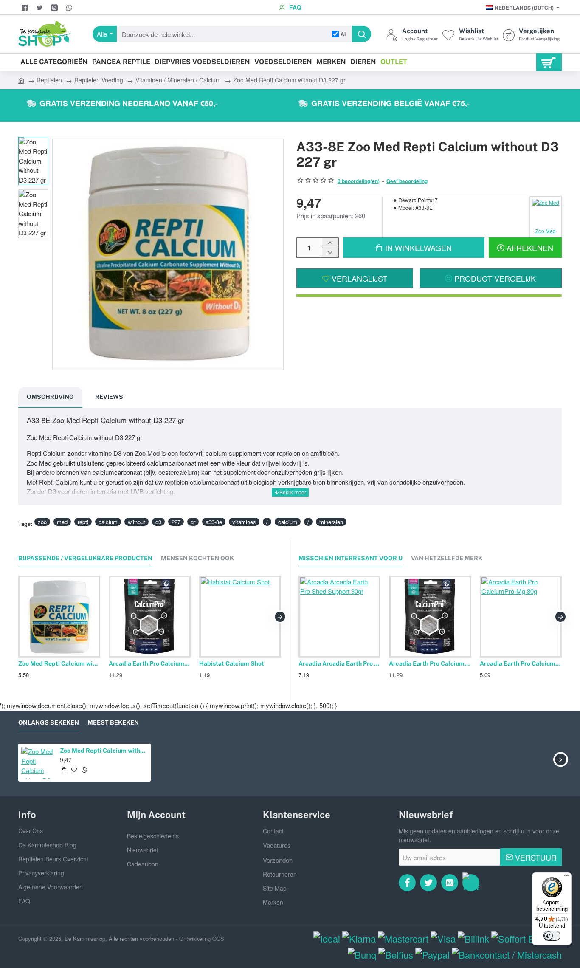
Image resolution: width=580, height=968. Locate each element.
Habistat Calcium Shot (231, 663)
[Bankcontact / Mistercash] (507, 955)
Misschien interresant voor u (350, 558)
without (136, 522)
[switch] (551, 936)
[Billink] (473, 938)
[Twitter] (40, 7)
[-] (330, 252)
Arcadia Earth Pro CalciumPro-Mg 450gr (150, 663)
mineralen (331, 522)
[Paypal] (432, 955)
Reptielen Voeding (98, 80)
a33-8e (214, 522)
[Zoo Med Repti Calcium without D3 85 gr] (59, 616)
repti (83, 522)
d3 (158, 522)
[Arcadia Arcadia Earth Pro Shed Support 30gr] (339, 616)
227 (176, 522)
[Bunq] (362, 955)
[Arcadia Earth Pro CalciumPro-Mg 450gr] (149, 616)
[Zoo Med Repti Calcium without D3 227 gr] (37, 763)
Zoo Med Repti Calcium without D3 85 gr (59, 663)
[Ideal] (326, 938)
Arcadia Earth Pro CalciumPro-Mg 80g (521, 663)
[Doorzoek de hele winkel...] (361, 34)
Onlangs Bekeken (48, 722)
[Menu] (566, 877)
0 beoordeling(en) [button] (359, 181)
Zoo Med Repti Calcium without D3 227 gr (104, 750)
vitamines (244, 522)
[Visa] (443, 938)
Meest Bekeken (113, 722)
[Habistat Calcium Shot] (240, 616)
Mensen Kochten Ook (197, 558)
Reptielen (49, 80)
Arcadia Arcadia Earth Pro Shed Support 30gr (339, 663)
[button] (413, 247)
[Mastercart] (403, 938)
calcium (108, 522)
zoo (42, 522)
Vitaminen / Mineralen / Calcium (178, 80)
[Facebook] (25, 7)
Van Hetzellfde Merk (446, 558)
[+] (330, 243)
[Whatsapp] (470, 882)
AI (343, 34)
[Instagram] (55, 7)
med (62, 522)
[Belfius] (395, 955)
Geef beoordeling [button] (407, 181)
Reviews (109, 396)
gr (193, 522)
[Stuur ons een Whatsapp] (70, 8)
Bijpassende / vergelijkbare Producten (85, 558)
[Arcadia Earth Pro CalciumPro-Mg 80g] (520, 616)
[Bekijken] (549, 62)
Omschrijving (50, 396)
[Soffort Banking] (526, 938)
